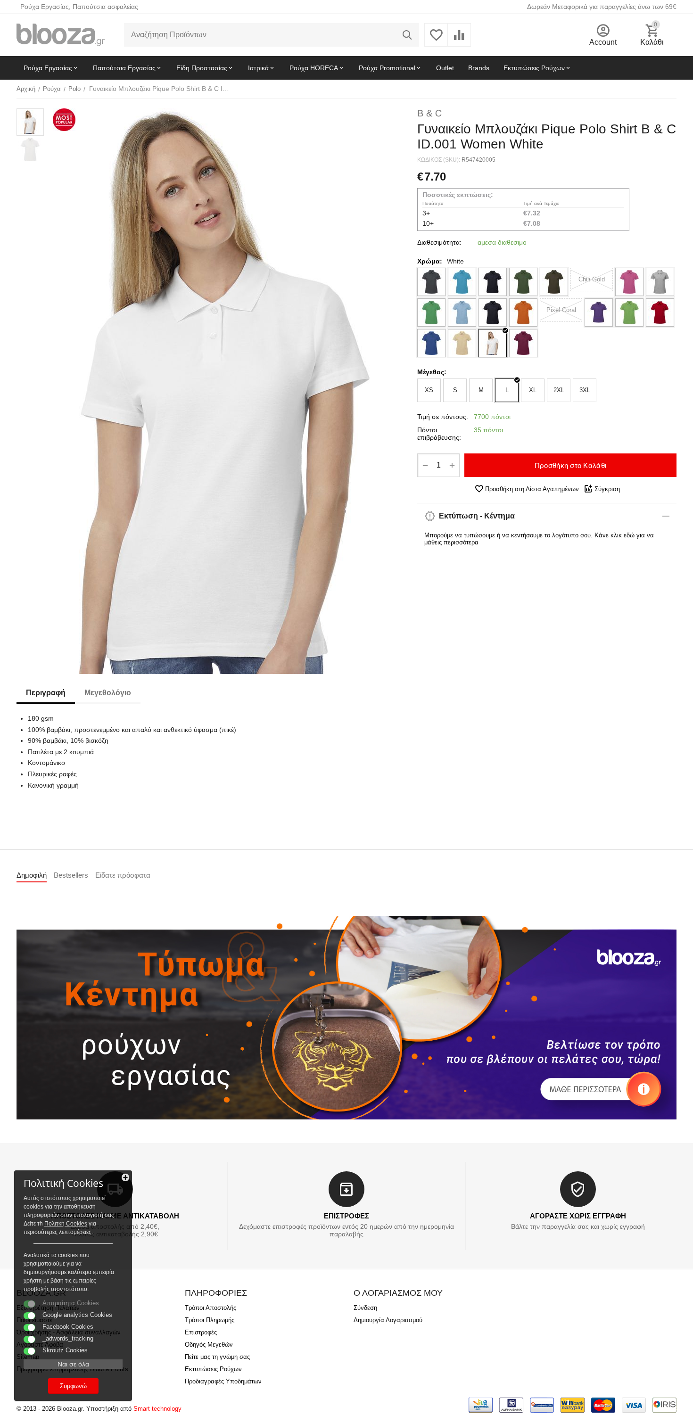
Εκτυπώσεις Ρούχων (213, 1369)
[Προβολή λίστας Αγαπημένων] (436, 40)
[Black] (492, 282)
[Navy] (492, 312)
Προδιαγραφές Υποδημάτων (223, 1381)
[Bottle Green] (523, 282)
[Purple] (599, 312)
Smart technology (157, 1408)
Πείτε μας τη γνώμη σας (217, 1356)
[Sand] (462, 343)
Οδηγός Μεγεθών (209, 1344)
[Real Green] (629, 312)
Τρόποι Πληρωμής (209, 1320)
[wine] (523, 343)
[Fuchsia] (629, 282)
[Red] (660, 312)
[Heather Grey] (660, 282)
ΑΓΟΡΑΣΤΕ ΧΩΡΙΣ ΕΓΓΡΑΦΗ (578, 1216)
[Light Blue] (462, 312)
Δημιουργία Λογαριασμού (388, 1320)
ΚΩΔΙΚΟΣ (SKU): (438, 159)
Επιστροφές (201, 1332)
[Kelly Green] (431, 312)
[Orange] (523, 312)
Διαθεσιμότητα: (439, 242)
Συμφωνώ (73, 1386)
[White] (492, 343)
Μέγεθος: (431, 372)
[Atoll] (462, 282)
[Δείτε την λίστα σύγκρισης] (459, 40)
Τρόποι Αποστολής (210, 1307)
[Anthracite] (431, 282)
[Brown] (554, 282)
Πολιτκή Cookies (65, 1223)
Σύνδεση (365, 1307)
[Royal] (431, 343)
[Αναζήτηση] (407, 34)
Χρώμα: (429, 261)
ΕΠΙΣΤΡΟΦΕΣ (346, 1216)
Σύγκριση (607, 489)
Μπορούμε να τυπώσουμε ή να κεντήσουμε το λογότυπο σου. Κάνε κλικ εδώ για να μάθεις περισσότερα (539, 539)
